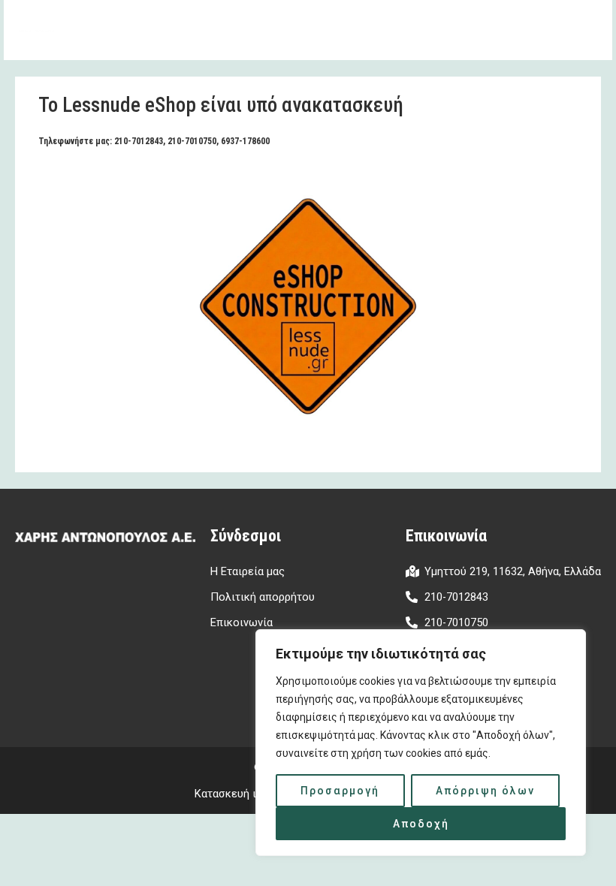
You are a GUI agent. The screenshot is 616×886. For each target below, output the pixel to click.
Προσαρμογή (339, 791)
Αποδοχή (421, 824)
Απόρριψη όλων (485, 791)
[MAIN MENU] (581, 30)
